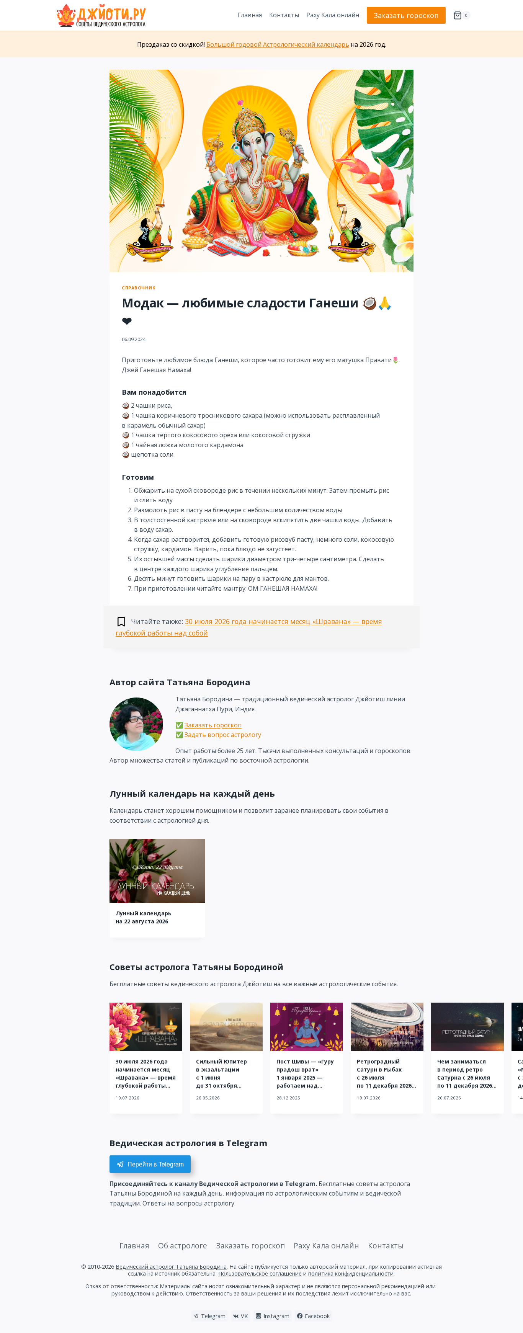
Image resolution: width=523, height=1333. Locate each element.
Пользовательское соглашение (260, 1273)
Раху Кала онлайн (332, 15)
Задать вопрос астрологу (223, 734)
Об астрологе (182, 1245)
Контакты (284, 15)
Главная (249, 15)
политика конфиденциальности (351, 1273)
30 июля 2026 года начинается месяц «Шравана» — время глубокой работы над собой (146, 1077)
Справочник (139, 288)
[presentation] (157, 871)
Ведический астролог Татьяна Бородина (171, 1266)
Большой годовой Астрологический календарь (277, 44)
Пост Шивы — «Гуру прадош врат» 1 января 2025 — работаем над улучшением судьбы (306, 1077)
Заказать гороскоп (406, 15)
